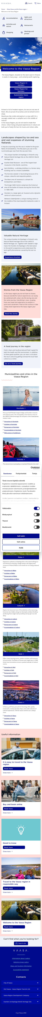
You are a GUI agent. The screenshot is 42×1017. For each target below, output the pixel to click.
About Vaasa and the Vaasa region (17, 9)
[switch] (37, 514)
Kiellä (21, 548)
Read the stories (11, 314)
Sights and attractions (28, 18)
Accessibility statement (21, 970)
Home (3, 9)
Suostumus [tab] (7, 473)
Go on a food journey (13, 363)
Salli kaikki (21, 536)
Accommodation (12, 18)
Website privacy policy (21, 962)
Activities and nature (11, 25)
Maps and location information (21, 966)
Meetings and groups (29, 32)
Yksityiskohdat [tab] (21, 473)
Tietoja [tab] (34, 473)
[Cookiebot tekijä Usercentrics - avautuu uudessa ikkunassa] (31, 468)
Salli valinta (21, 542)
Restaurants (28, 25)
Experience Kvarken (12, 257)
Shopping (9, 32)
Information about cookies (21, 958)
